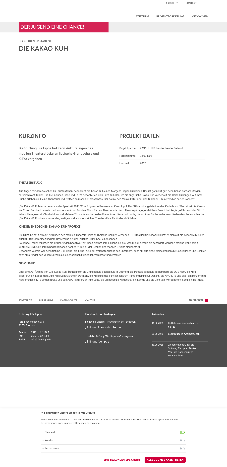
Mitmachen (200, 16)
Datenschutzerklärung (87, 423)
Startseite (25, 300)
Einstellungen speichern (122, 459)
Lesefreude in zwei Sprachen (184, 334)
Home (22, 40)
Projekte (31, 40)
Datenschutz (68, 300)
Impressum (46, 300)
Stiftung (142, 16)
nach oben (196, 300)
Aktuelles (172, 3)
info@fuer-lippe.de (41, 339)
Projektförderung (170, 16)
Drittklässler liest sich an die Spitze (183, 325)
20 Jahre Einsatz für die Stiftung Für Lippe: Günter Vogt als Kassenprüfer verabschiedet (182, 350)
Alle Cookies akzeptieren (165, 459)
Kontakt (191, 3)
